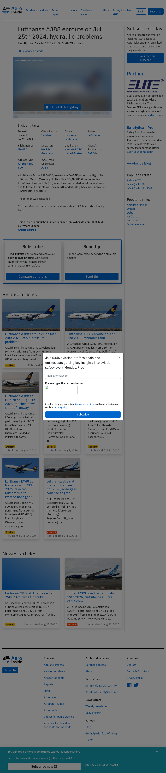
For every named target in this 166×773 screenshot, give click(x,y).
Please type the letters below (64, 383)
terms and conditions (85, 404)
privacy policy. (60, 407)
